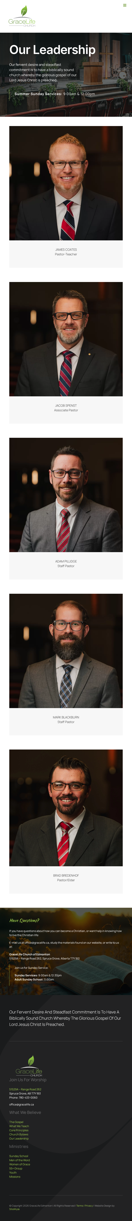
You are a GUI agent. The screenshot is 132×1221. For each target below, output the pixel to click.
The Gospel (16, 1122)
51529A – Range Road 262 (25, 1089)
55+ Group (15, 1168)
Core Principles (18, 1130)
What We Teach (19, 1126)
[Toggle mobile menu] (125, 5)
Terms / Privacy (84, 1205)
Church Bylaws (18, 1134)
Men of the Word (19, 1160)
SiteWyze (14, 1209)
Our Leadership (19, 1138)
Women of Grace (19, 1164)
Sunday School (18, 1156)
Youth (13, 1172)
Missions (14, 1177)
